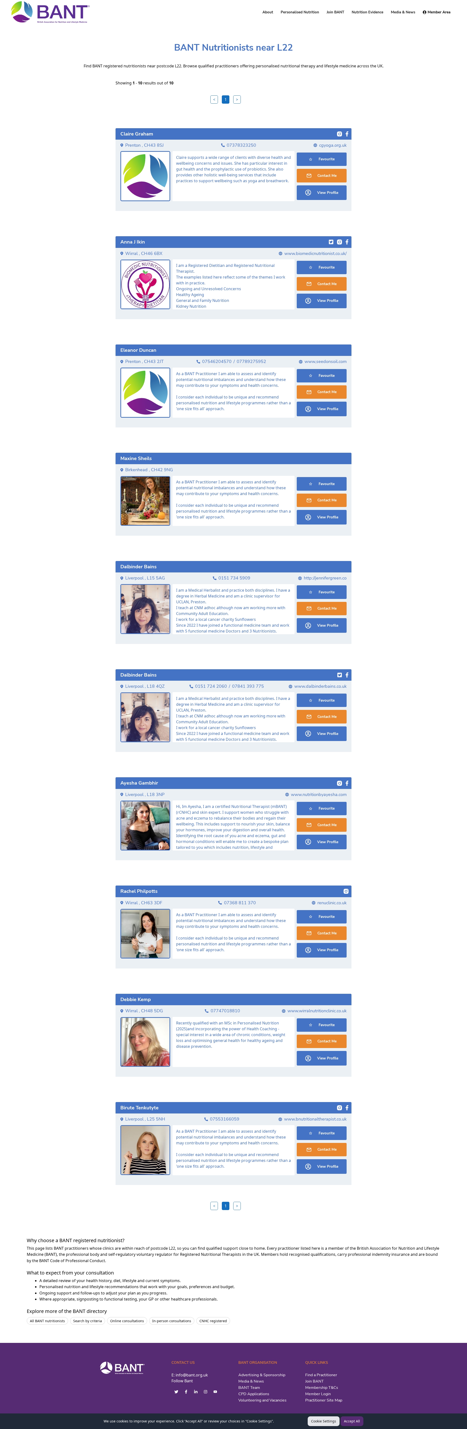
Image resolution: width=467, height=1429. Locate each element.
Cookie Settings (323, 1421)
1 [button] (226, 99)
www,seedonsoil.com (326, 361)
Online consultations (127, 1321)
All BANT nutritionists (47, 1321)
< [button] (214, 99)
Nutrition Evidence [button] (367, 12)
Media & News (251, 1381)
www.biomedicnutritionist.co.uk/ (315, 253)
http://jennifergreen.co (325, 578)
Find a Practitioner (321, 1375)
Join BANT (314, 1381)
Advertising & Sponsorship (261, 1375)
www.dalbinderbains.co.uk (320, 686)
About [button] (267, 12)
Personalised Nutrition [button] (300, 12)
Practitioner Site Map (323, 1400)
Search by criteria (87, 1321)
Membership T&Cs (321, 1387)
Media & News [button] (403, 12)
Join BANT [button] (335, 12)
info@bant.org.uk (192, 1375)
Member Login (318, 1394)
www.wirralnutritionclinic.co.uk (317, 1011)
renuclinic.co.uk (332, 903)
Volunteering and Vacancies (262, 1400)
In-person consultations (171, 1321)
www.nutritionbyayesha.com (319, 794)
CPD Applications (253, 1394)
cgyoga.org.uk (333, 145)
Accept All (352, 1421)
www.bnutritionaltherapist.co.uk (315, 1119)
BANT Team (249, 1387)
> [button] (237, 99)
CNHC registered (213, 1321)
